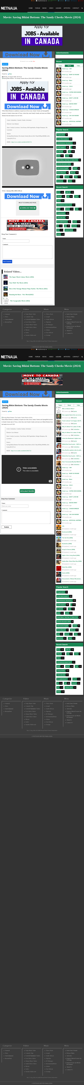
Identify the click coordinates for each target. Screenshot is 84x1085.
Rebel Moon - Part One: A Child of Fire (67, 160)
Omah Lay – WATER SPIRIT (69, 104)
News (6, 316)
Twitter (68, 0)
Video (51, 8)
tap (66, 226)
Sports (75, 411)
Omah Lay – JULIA (67, 86)
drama (59, 234)
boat (77, 209)
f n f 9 (75, 221)
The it (59, 200)
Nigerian (48, 322)
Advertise (69, 319)
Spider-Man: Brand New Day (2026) (72, 561)
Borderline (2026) (67, 543)
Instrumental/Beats (51, 327)
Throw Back (49, 314)
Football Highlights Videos (33, 319)
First (76, 176)
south (67, 155)
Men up (73, 172)
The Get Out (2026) (67, 537)
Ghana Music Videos (31, 324)
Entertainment (9, 319)
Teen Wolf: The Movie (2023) (18, 283)
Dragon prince (61, 134)
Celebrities (76, 429)
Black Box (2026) (67, 567)
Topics (60, 65)
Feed (33, 0)
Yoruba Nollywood (31, 335)
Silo (63, 526)
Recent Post (8, 322)
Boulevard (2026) (67, 532)
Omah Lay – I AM (67, 68)
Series (27, 332)
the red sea (60, 181)
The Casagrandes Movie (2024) (20, 301)
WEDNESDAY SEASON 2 (64, 143)
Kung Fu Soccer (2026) (68, 549)
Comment (5, 244)
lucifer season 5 (61, 147)
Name (4, 238)
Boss (10, 74)
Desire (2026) (65, 573)
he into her (60, 151)
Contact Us (70, 333)
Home (31, 8)
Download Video (27, 208)
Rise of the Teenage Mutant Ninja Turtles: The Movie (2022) (28, 289)
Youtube (81, 0)
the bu (68, 209)
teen (58, 176)
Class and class (61, 217)
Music (44, 8)
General (7, 314)
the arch (74, 226)
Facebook (61, 0)
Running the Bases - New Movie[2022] (21, 294)
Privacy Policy (70, 316)
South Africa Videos (31, 327)
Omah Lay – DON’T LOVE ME (70, 98)
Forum (37, 8)
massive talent (69, 230)
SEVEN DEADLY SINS (64, 164)
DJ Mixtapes (49, 324)
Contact (76, 8)
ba (58, 226)
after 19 (68, 192)
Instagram (74, 0)
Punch (46, 341)
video (70, 181)
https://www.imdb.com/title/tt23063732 (21, 142)
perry (58, 155)
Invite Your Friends (72, 314)
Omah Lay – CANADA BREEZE (70, 109)
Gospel (48, 316)
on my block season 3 (63, 139)
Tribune (49, 341)
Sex (70, 151)
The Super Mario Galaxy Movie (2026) (21, 277)
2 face (76, 196)
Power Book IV (61, 172)
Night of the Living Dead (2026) (71, 555)
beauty (75, 168)
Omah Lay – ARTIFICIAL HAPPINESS (72, 121)
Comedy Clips (29, 316)
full (68, 196)
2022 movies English (62, 168)
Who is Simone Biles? (68, 408)
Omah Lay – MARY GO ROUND (70, 74)
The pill (59, 196)
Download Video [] (28, 491)
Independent (54, 341)
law (58, 230)
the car (67, 176)
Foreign (48, 335)
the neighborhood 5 (62, 221)
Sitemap (42, 341)
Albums (58, 8)
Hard (58, 209)
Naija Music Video (31, 314)
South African (50, 319)
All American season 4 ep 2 (64, 205)
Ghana (48, 330)
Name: (3, 503)
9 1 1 (58, 192)
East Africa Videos (31, 322)
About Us (69, 330)
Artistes (67, 8)
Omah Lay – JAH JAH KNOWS (70, 115)
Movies (5, 64)
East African (49, 332)
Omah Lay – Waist (67, 80)
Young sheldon (61, 213)
